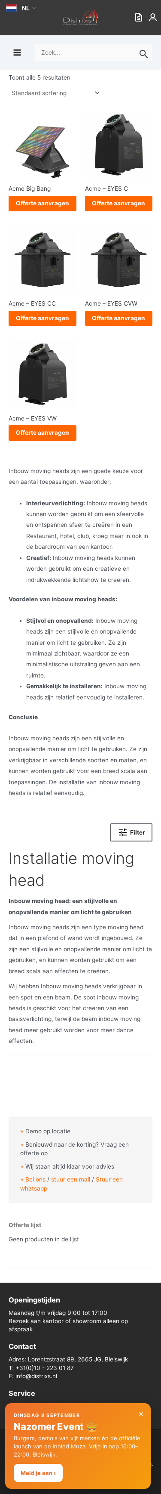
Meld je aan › (38, 1472)
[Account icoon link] (154, 17)
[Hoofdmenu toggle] (17, 52)
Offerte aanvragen (42, 203)
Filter (137, 833)
